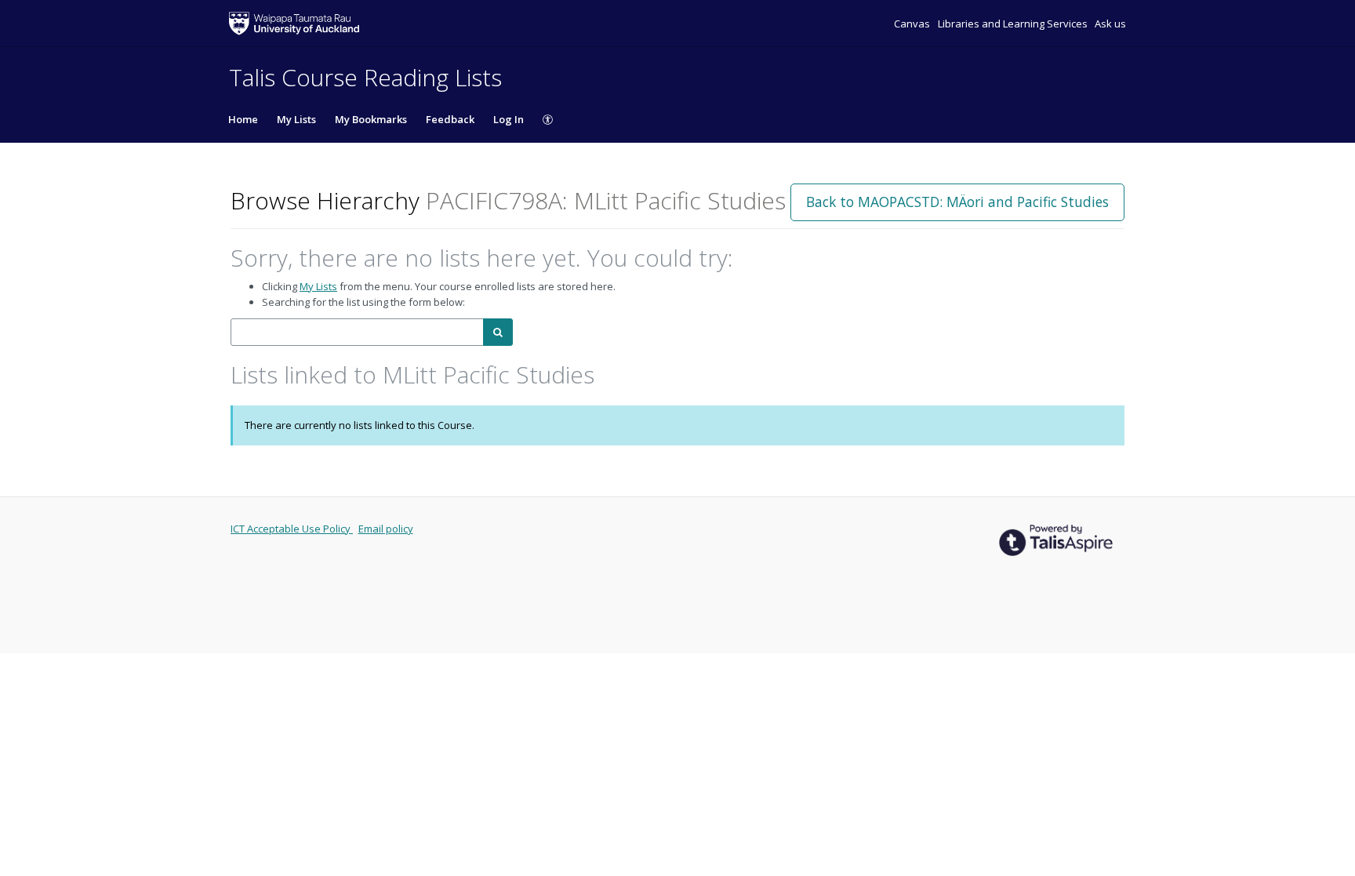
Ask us (1110, 23)
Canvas (913, 23)
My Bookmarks (371, 119)
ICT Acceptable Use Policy (292, 529)
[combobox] (357, 332)
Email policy (385, 529)
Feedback (450, 119)
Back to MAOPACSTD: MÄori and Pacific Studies (957, 201)
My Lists (296, 119)
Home (243, 119)
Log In (508, 119)
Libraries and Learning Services (1014, 23)
